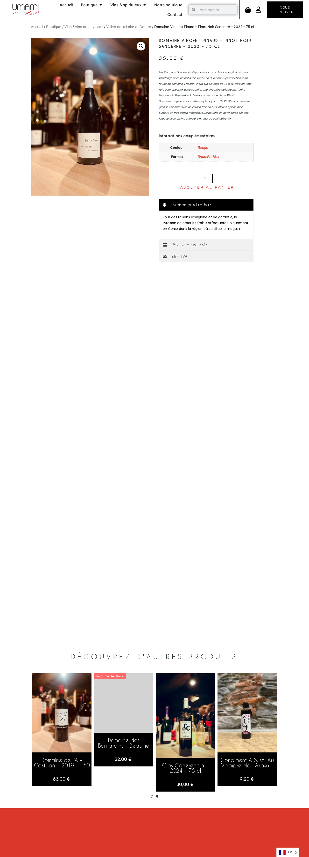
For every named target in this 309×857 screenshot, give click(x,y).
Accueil (37, 27)
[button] (141, 46)
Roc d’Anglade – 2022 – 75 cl (124, 762)
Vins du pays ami (89, 27)
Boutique (53, 27)
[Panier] (248, 9)
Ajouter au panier (207, 187)
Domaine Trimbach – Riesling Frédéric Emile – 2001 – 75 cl (185, 765)
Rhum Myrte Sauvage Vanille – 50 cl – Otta (62, 762)
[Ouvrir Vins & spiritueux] (145, 5)
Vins (68, 27)
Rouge (203, 147)
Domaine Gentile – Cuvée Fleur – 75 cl (247, 762)
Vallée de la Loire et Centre (128, 27)
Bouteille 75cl (208, 157)
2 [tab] (157, 796)
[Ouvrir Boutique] (101, 5)
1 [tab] (152, 796)
